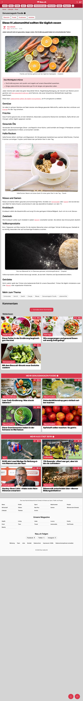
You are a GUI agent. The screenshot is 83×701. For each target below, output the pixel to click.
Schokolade (55, 202)
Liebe (35, 521)
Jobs (23, 543)
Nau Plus (36, 507)
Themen (20, 510)
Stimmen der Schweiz (73, 507)
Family (69, 521)
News (3, 504)
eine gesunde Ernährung (20, 93)
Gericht (36, 220)
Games (52, 507)
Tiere (19, 524)
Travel (36, 524)
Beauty (4, 527)
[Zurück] (2, 2)
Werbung (12, 543)
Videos (20, 507)
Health (3, 521)
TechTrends (70, 524)
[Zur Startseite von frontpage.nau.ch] (41, 2)
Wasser (8, 285)
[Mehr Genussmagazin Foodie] (41, 376)
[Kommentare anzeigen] (77, 696)
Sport (35, 504)
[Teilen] (70, 696)
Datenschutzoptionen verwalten (64, 543)
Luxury (52, 521)
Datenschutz (37, 543)
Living (19, 521)
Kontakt (29, 543)
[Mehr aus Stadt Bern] (41, 436)
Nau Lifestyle (11, 26)
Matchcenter (54, 504)
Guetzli (65, 202)
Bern (8, 28)
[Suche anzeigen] (77, 2)
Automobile (54, 524)
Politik (20, 504)
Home (4, 9)
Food (16, 9)
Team (18, 543)
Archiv (36, 510)
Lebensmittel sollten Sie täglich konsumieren (25, 99)
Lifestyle (10, 9)
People (69, 504)
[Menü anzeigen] (80, 2)
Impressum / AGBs (48, 543)
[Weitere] (73, 6)
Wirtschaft (5, 507)
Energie (5, 109)
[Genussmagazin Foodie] (41, 13)
